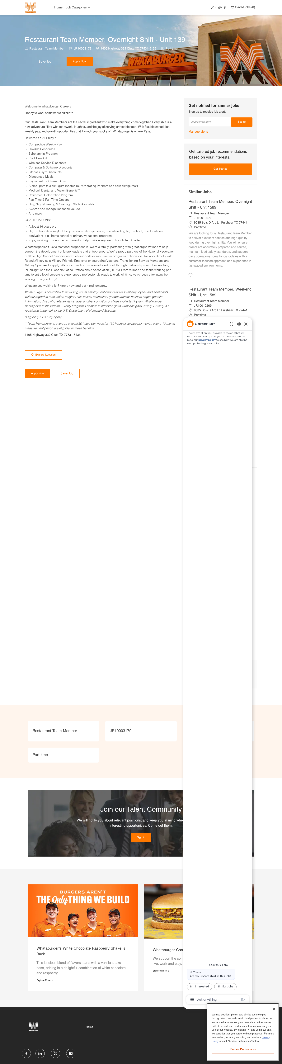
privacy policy (207, 340)
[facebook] (26, 1053)
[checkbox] (45, 61)
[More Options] (192, 999)
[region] (217, 661)
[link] (198, 131)
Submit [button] (242, 122)
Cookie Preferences (243, 1048)
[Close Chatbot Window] (245, 324)
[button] (218, 7)
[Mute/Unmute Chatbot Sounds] (239, 324)
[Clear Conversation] (231, 323)
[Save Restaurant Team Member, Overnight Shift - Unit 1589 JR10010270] (190, 275)
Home (58, 7)
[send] (243, 999)
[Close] (274, 1009)
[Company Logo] (30, 7)
